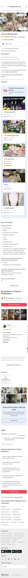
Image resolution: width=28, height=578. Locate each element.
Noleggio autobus (17, 514)
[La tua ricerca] (2, 15)
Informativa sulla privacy (6, 535)
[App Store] (6, 552)
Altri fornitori (14, 420)
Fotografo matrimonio (6, 509)
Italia (6, 566)
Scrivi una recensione (14, 304)
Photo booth (21, 522)
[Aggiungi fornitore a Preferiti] (26, 15)
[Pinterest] (8, 559)
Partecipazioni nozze (6, 514)
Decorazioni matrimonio (6, 519)
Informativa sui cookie (19, 535)
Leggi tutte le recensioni (13, 365)
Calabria (3, 10)
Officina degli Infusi (9, 112)
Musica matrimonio (5, 512)
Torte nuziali (14, 522)
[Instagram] (12, 559)
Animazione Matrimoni (6, 517)
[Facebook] (2, 559)
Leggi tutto (4, 81)
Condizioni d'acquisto (19, 533)
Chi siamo (13, 542)
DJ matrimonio (4, 525)
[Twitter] (5, 559)
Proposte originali (5, 522)
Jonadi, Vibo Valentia (8, 39)
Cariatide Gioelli (8, 208)
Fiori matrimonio (16, 517)
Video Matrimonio (17, 509)
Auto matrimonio (15, 512)
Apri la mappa (21, 435)
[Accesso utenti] (26, 6)
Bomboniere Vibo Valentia (7, 444)
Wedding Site (10, 544)
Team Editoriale (21, 542)
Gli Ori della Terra (9, 159)
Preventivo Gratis (14, 491)
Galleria (22, 28)
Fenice (6, 184)
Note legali (9, 533)
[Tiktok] (18, 559)
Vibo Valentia (10, 10)
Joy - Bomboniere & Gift (11, 135)
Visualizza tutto (14, 285)
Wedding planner (18, 519)
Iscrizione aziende (5, 542)
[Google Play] (17, 552)
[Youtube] (15, 559)
